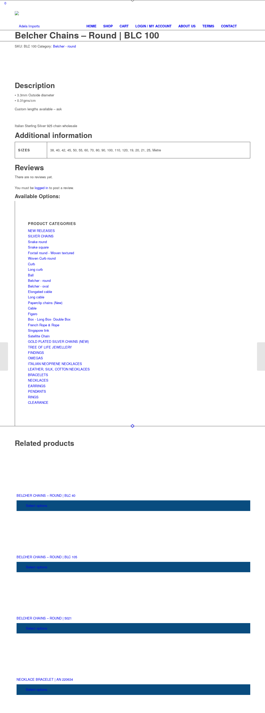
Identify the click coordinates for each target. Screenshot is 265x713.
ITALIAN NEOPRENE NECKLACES (55, 363)
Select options (36, 505)
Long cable (36, 297)
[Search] (245, 26)
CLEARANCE (38, 402)
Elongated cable (40, 291)
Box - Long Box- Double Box (49, 319)
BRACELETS (38, 374)
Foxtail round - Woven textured (51, 252)
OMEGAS (35, 357)
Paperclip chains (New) (45, 302)
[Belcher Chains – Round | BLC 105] (4, 356)
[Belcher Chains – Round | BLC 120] (261, 356)
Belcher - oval (38, 286)
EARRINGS (37, 385)
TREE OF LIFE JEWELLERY (50, 347)
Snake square (38, 247)
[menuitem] (91, 26)
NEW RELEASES (41, 230)
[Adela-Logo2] (27, 26)
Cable (32, 308)
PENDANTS (37, 391)
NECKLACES (38, 380)
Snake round (37, 241)
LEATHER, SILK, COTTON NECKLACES (59, 369)
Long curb (35, 269)
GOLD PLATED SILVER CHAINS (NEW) (58, 341)
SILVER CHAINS (41, 236)
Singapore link (38, 330)
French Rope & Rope (43, 324)
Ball (31, 275)
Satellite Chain (39, 336)
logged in (41, 187)
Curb (31, 263)
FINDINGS (36, 352)
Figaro (32, 313)
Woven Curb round (42, 258)
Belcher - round (64, 46)
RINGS (33, 396)
